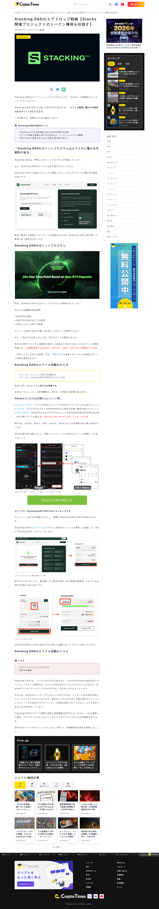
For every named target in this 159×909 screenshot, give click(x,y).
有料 (128, 64)
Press (109, 157)
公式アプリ (37, 527)
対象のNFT (57, 354)
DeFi (109, 146)
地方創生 (111, 226)
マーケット (111, 199)
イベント (111, 173)
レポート (111, 210)
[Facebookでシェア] (57, 89)
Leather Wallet (25, 405)
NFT (109, 152)
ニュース (111, 189)
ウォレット (111, 184)
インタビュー (112, 178)
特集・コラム (112, 237)
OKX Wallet (23, 412)
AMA (109, 141)
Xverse (20, 409)
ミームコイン (112, 205)
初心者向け (111, 215)
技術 (109, 231)
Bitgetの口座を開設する (57, 500)
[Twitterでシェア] (51, 89)
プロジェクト (30, 13)
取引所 (110, 221)
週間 (119, 64)
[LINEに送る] (63, 89)
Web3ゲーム (112, 162)
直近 (111, 64)
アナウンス (111, 168)
